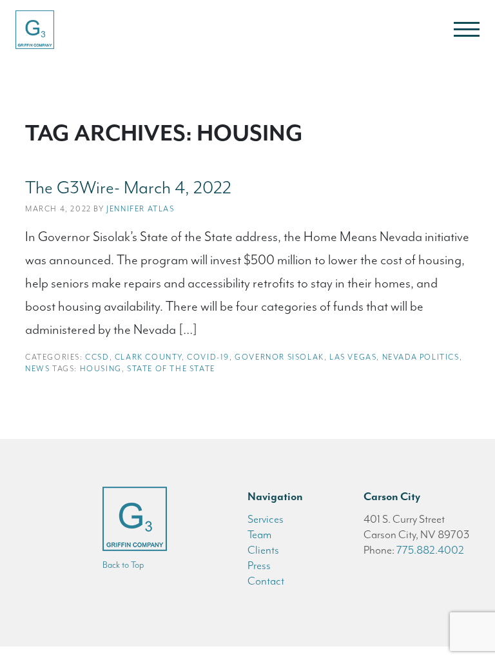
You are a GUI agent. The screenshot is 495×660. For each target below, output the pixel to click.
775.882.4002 (430, 550)
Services (266, 519)
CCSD (97, 357)
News (37, 369)
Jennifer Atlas (140, 209)
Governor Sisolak (279, 357)
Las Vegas (352, 357)
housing (101, 369)
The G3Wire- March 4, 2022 (128, 187)
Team (259, 534)
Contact (266, 581)
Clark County (148, 357)
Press (259, 565)
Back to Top (123, 564)
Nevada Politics (421, 357)
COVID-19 (208, 357)
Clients (263, 550)
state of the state (171, 369)
